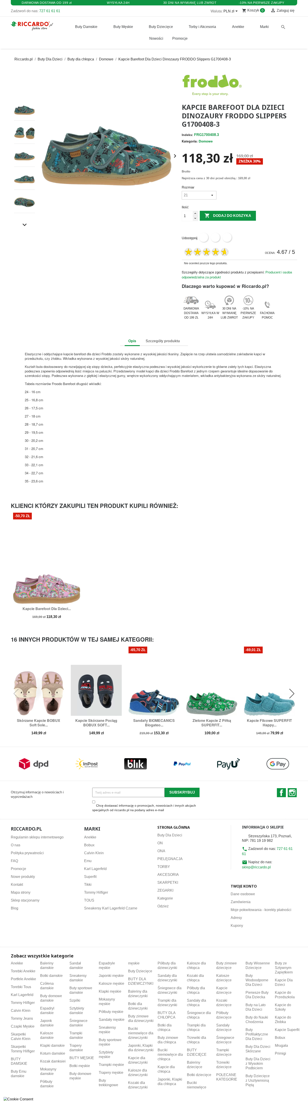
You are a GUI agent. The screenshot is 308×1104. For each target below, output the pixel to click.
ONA (161, 851)
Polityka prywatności (27, 853)
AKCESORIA (168, 875)
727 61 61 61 (49, 11)
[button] (24, 91)
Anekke (90, 837)
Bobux (89, 845)
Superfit (90, 877)
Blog (14, 908)
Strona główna (173, 827)
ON (160, 843)
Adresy (236, 918)
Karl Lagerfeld (95, 869)
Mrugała (281, 1045)
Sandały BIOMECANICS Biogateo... (154, 723)
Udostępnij (203, 237)
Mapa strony (20, 892)
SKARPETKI (167, 882)
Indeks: (187, 135)
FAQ (14, 861)
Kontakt (17, 884)
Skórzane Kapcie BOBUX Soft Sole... (38, 723)
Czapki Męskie (22, 1026)
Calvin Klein (94, 853)
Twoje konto (244, 886)
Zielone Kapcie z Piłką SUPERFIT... (212, 723)
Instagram (292, 792)
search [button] (283, 27)
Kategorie (165, 898)
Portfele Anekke (23, 979)
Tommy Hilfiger (96, 892)
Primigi (280, 1053)
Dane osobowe (243, 894)
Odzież (163, 906)
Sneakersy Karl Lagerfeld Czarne (110, 908)
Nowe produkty (23, 877)
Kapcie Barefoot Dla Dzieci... (47, 608)
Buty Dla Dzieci (169, 835)
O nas (15, 845)
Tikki (88, 884)
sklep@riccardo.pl (256, 867)
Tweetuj (215, 237)
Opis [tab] (132, 341)
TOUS (89, 900)
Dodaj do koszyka (228, 215)
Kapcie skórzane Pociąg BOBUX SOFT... (96, 723)
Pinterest (227, 237)
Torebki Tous (21, 987)
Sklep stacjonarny (25, 900)
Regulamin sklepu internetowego (37, 837)
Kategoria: (190, 141)
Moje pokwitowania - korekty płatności (261, 910)
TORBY (163, 867)
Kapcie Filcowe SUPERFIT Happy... (269, 723)
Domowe (206, 141)
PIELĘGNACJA (170, 859)
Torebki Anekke (23, 971)
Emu (88, 861)
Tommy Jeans (22, 1018)
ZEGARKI (165, 890)
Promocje (18, 869)
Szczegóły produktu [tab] (163, 341)
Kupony (237, 925)
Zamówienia (241, 902)
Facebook (281, 792)
